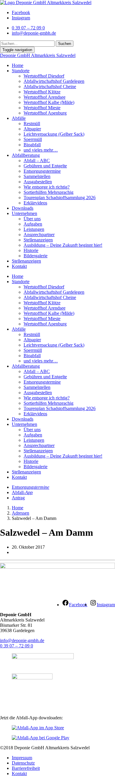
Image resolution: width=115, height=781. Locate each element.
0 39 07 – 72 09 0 (16, 645)
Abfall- (22, 492)
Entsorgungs (30, 487)
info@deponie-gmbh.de (22, 640)
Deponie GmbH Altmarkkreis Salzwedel (37, 55)
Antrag (18, 497)
